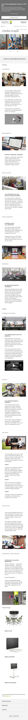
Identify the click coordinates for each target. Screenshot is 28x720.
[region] (14, 10)
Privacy (10, 715)
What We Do (5, 705)
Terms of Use (16, 715)
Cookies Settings (14, 13)
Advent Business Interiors (15, 716)
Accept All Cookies (14, 17)
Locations (4, 709)
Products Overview (6, 701)
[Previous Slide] (10, 51)
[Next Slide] (17, 51)
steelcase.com (7, 695)
